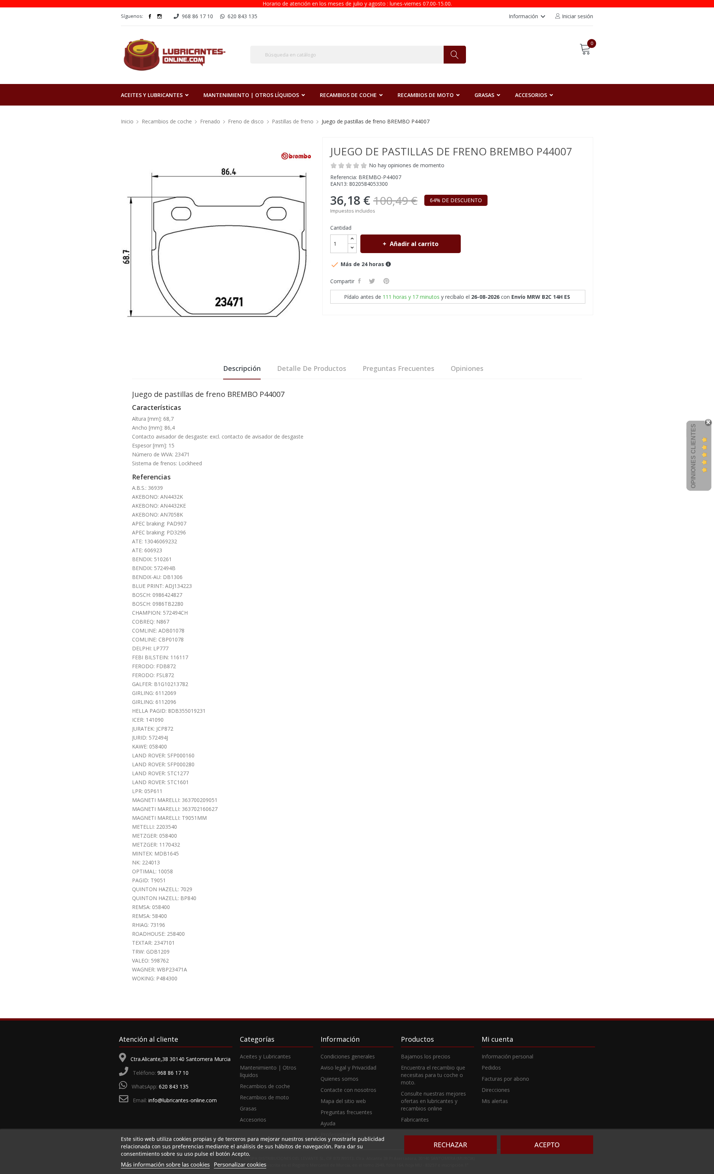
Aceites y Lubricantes (265, 1056)
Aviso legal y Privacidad (348, 1067)
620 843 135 (174, 1086)
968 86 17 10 (173, 1072)
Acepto (547, 1144)
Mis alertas (495, 1101)
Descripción (242, 368)
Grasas (248, 1108)
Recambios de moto (264, 1097)
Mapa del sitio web (343, 1101)
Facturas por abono (505, 1078)
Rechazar (450, 1144)
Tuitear (373, 280)
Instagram (160, 16)
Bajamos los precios (425, 1056)
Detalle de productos (311, 368)
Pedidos (491, 1067)
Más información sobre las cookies (165, 1164)
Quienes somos (339, 1078)
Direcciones (496, 1089)
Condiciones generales (348, 1056)
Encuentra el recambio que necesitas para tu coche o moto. (433, 1075)
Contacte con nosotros (348, 1089)
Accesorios (253, 1119)
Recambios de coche (265, 1086)
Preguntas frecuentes (398, 368)
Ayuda (328, 1123)
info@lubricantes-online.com (182, 1100)
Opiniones (467, 368)
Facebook (150, 16)
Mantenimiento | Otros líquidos (268, 1071)
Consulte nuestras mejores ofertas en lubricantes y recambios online (433, 1101)
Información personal (507, 1056)
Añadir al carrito (414, 244)
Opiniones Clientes (693, 456)
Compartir (360, 280)
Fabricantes (415, 1119)
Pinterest (387, 280)
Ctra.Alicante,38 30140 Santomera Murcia (181, 1059)
